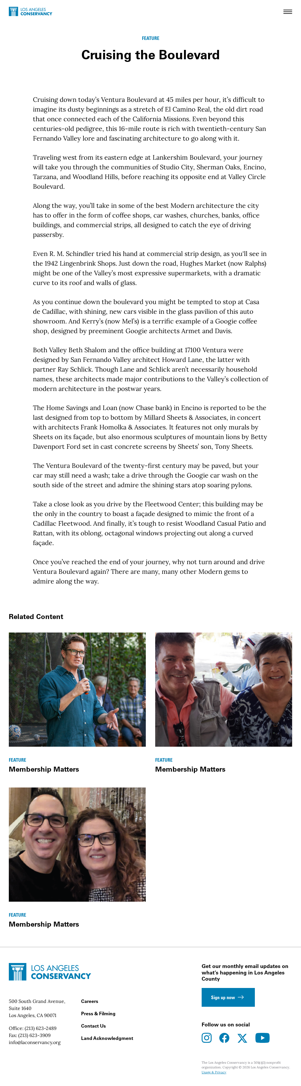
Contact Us (93, 1026)
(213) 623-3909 (34, 1035)
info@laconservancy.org (35, 1042)
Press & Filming (98, 1013)
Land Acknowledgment (107, 1038)
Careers (89, 1001)
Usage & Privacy (214, 1072)
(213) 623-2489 (40, 1028)
